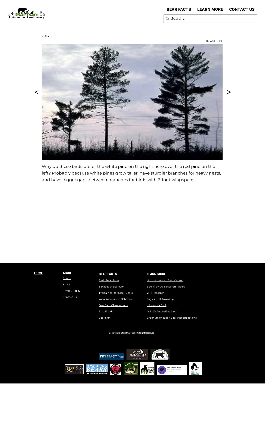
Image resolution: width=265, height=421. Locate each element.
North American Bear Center (165, 280)
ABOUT (68, 273)
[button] (179, 9)
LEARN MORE (156, 274)
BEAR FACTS (108, 274)
